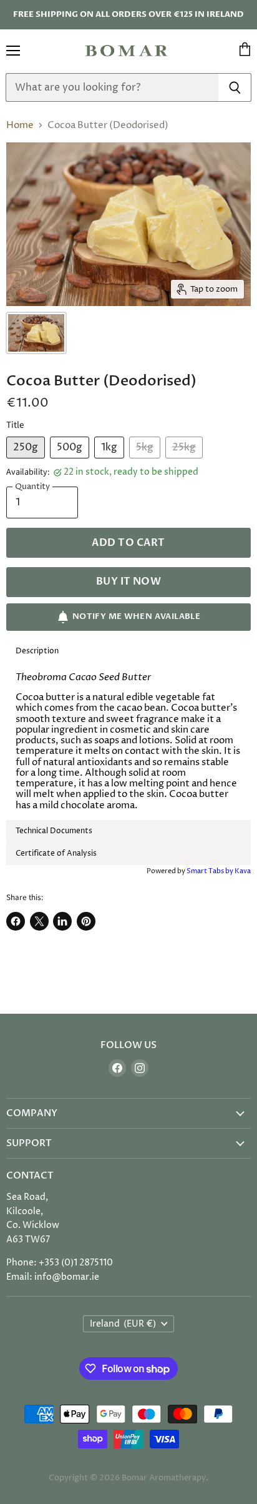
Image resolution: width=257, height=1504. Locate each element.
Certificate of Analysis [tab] (56, 853)
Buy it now (129, 581)
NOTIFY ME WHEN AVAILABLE (136, 616)
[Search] (234, 87)
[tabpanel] (128, 741)
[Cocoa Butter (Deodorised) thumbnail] (36, 333)
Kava (243, 871)
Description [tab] (37, 651)
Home (20, 125)
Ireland (123, 1324)
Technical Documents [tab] (54, 831)
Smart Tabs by (211, 871)
